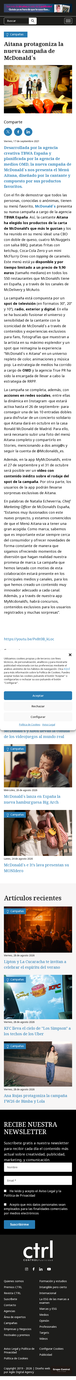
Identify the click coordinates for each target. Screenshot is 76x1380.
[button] (70, 655)
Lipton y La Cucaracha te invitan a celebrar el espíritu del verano (35, 964)
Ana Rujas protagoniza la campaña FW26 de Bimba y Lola (35, 1098)
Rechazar (38, 706)
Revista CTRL (12, 1293)
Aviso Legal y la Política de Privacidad (32, 1193)
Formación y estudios (53, 1281)
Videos (43, 1338)
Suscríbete (10, 1299)
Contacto (10, 1305)
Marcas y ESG (48, 1309)
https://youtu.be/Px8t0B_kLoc (29, 639)
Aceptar (38, 695)
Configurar (38, 717)
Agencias (9, 1311)
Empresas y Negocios (17, 1329)
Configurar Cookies (51, 1348)
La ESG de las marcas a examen (54, 1301)
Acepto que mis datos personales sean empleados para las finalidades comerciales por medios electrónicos (36, 1208)
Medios (44, 1314)
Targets (44, 1332)
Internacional (47, 1293)
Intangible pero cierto (53, 1287)
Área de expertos (15, 1317)
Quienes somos (14, 1281)
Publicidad (45, 1354)
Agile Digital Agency (21, 1372)
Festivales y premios (17, 1335)
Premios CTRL (13, 1287)
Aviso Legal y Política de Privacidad (19, 1350)
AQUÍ (67, 669)
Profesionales (48, 1326)
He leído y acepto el (32, 1193)
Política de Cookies (29, 724)
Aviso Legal (48, 724)
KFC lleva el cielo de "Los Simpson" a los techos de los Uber (37, 1031)
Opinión (44, 1320)
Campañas (10, 1323)
